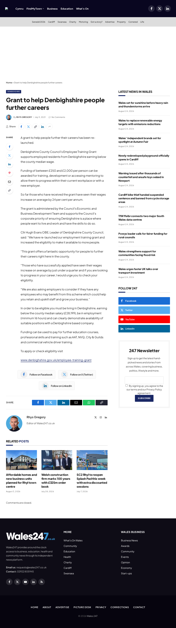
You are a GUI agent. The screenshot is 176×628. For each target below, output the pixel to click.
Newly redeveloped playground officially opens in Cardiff (143, 157)
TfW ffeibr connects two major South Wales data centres (141, 217)
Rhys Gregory (24, 117)
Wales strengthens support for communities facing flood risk (137, 253)
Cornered (133, 21)
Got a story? (96, 21)
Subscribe (144, 398)
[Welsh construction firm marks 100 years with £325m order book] (56, 460)
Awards (125, 545)
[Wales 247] (6, 8)
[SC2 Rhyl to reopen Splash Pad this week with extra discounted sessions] (92, 460)
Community (70, 545)
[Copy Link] (35, 127)
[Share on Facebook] (21, 127)
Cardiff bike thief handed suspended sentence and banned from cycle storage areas (143, 198)
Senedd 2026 (38, 21)
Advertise (109, 21)
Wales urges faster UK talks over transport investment (138, 270)
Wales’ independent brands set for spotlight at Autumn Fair (139, 139)
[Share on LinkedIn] (42, 127)
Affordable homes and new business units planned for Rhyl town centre (21, 480)
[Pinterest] (9, 172)
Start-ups (126, 573)
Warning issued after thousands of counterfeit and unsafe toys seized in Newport (141, 177)
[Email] (9, 181)
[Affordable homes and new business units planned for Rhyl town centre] (21, 460)
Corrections (120, 607)
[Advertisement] (88, 54)
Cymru (19, 8)
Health (67, 556)
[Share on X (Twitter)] (28, 127)
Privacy (101, 607)
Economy (126, 567)
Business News (129, 540)
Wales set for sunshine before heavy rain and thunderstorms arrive (143, 104)
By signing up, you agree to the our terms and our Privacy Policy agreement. (144, 389)
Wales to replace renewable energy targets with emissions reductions (140, 122)
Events (125, 556)
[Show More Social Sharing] (49, 127)
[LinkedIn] (9, 164)
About (47, 607)
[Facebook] (9, 146)
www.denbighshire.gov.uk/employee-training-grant (56, 360)
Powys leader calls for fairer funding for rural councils (142, 235)
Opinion (125, 562)
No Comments (58, 117)
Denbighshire (13, 91)
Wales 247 (92, 616)
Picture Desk (82, 607)
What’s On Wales (73, 540)
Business (52, 8)
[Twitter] (9, 155)
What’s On (82, 8)
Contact (139, 607)
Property (121, 21)
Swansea (62, 21)
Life (142, 21)
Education (67, 8)
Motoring (83, 21)
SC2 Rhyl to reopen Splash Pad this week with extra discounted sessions (92, 480)
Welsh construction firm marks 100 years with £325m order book (55, 480)
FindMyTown (34, 8)
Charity (72, 21)
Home (9, 82)
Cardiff (51, 21)
